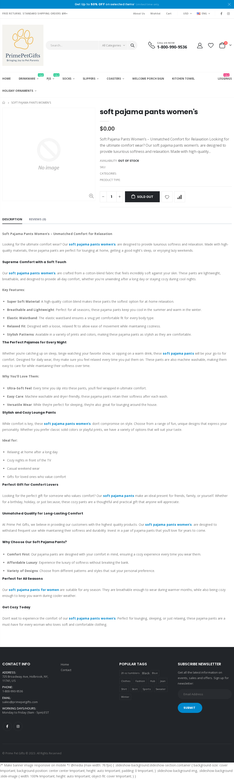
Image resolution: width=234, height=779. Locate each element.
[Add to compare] (179, 196)
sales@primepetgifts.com (20, 702)
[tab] (12, 219)
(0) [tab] (37, 219)
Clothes (125, 681)
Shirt (124, 689)
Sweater (161, 689)
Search (132, 45)
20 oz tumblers (130, 673)
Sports (146, 689)
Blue (154, 673)
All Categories (111, 45)
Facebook (7, 726)
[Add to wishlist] (167, 196)
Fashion (140, 681)
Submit (189, 708)
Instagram (18, 726)
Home (4, 102)
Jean (162, 681)
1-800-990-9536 (12, 691)
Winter (125, 696)
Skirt (134, 689)
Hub (152, 681)
